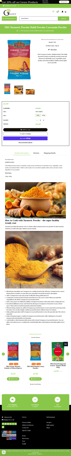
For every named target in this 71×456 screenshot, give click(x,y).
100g (38, 115)
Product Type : (50, 46)
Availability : (6, 108)
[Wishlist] (53, 11)
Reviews (36, 153)
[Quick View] (11, 359)
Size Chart (53, 49)
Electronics (25, 438)
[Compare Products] (8, 359)
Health (24, 444)
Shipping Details (50, 153)
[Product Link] (14, 359)
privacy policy (32, 454)
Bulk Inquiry (50, 425)
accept (40, 454)
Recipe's (48, 422)
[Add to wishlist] (17, 359)
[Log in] (62, 11)
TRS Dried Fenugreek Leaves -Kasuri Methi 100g (58, 365)
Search (63, 18)
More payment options (25, 142)
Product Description (22, 153)
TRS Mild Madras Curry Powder (35, 367)
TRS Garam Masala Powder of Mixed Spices (13, 367)
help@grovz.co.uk (10, 6)
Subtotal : (5, 124)
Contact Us (25, 427)
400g (43, 115)
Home (24, 436)
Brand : (51, 42)
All (17, 31)
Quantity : (6, 120)
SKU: (4, 111)
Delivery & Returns (27, 425)
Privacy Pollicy (26, 422)
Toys (23, 441)
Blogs (48, 427)
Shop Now (64, 2)
